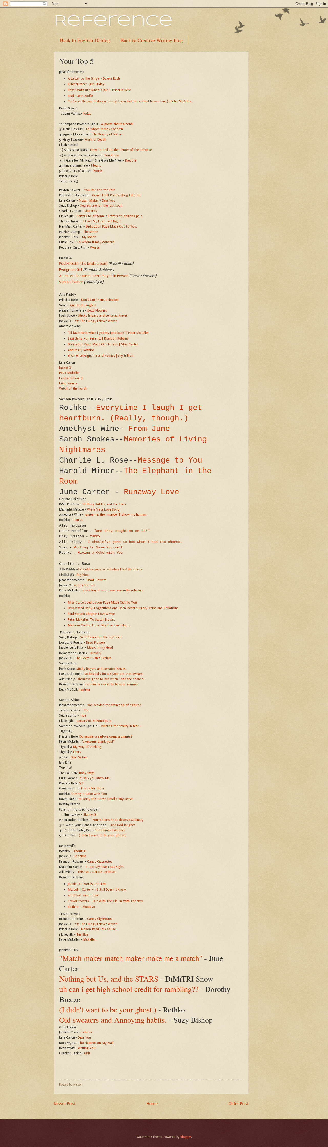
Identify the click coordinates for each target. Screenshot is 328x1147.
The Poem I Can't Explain (93, 658)
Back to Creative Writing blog (151, 40)
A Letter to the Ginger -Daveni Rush (94, 78)
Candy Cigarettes (99, 861)
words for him (84, 585)
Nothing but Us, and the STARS (108, 978)
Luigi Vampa (68, 383)
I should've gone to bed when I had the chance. (135, 542)
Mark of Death (95, 140)
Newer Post (65, 1103)
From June (149, 429)
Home (152, 1103)
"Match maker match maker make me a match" (130, 958)
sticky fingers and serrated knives (101, 669)
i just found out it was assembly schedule (113, 590)
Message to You (170, 460)
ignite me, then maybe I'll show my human (115, 514)
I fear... (96, 165)
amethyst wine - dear (83, 895)
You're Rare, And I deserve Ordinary (118, 820)
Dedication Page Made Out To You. (111, 226)
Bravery (95, 653)
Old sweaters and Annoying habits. (113, 1019)
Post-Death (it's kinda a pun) (83, 263)
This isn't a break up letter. (97, 872)
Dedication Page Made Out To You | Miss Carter (103, 344)
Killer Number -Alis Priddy (86, 84)
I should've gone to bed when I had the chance (110, 569)
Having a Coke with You (100, 553)
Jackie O (65, 368)
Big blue (82, 574)
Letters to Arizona (90, 216)
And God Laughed (83, 305)
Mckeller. (89, 940)
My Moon (89, 237)
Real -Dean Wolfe (80, 96)
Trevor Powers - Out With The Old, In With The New (105, 901)
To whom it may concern (104, 129)
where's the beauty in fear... (121, 726)
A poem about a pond (117, 124)
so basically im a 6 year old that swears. (114, 674)
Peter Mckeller (69, 373)
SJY (81, 783)
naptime (84, 689)
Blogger (185, 1137)
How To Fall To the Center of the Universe (121, 150)
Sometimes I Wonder (110, 830)
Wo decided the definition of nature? (114, 705)
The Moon (90, 232)
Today (87, 113)
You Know (111, 155)
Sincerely (90, 211)
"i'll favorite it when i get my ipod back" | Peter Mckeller (108, 333)
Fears (77, 752)
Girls (87, 1053)
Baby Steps (87, 773)
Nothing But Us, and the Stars (104, 504)
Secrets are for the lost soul (100, 637)
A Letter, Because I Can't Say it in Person (93, 276)
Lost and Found (71, 378)
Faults (78, 520)
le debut (81, 856)
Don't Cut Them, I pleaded (99, 300)
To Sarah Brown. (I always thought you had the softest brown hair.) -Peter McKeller (129, 101)
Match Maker (89, 200)
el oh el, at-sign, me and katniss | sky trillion (100, 356)
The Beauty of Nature (107, 134)
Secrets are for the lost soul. (101, 206)
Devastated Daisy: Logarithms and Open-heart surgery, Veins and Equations (123, 608)
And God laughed (123, 825)
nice (83, 715)
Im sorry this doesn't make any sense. (105, 799)
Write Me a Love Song (103, 509)
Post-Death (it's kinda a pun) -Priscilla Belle (99, 90)
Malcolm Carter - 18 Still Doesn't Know (97, 889)
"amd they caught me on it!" (121, 531)
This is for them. (93, 788)
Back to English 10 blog (85, 40)
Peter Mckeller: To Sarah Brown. (91, 620)
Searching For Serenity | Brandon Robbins (98, 338)
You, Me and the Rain (99, 190)
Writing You (86, 1048)
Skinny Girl (91, 814)
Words (98, 171)
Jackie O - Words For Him (87, 884)
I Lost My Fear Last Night (102, 221)
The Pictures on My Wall (96, 1043)
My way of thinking (87, 747)
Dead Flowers (97, 310)
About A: (80, 851)
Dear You (109, 200)
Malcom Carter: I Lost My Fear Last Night (99, 625)
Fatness (86, 1032)
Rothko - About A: (81, 907)
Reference (113, 21)
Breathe (130, 160)
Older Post (238, 1103)
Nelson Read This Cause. (98, 929)
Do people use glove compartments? (105, 736)
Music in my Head (100, 648)
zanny (95, 536)
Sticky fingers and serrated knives (103, 315)
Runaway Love (151, 492)
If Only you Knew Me (94, 778)
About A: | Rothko (81, 350)
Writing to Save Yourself (98, 547)
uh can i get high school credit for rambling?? (128, 989)
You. (87, 710)
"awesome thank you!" (97, 742)
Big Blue (82, 934)
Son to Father (71, 282)
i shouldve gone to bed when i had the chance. (110, 679)
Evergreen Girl (70, 269)
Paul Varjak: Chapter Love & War (91, 614)
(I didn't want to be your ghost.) (102, 835)
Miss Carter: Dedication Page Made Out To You (102, 602)
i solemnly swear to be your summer (112, 684)
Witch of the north (73, 388)
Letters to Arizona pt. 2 (125, 216)
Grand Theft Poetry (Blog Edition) (116, 195)
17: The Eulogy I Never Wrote (96, 321)
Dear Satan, (79, 757)
